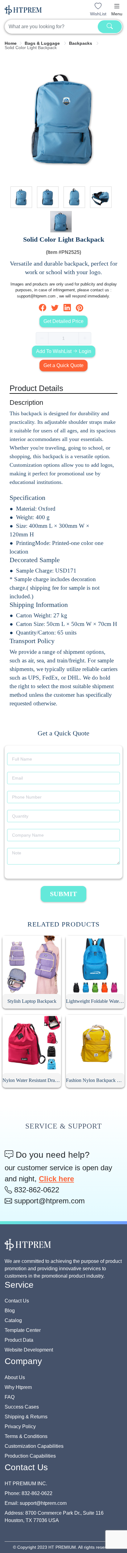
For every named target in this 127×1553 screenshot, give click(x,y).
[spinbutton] (63, 338)
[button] (117, 6)
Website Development (29, 1349)
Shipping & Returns (26, 1416)
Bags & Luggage (43, 43)
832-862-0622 (35, 1190)
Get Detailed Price (63, 321)
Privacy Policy (20, 1426)
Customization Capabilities (34, 1446)
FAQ (9, 1397)
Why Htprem (18, 1387)
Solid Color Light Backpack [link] (31, 47)
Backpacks (81, 43)
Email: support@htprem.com (36, 1503)
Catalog (13, 1320)
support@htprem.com (48, 1201)
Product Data (19, 1340)
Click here (56, 1179)
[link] (11, 43)
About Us (15, 1377)
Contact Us (17, 1300)
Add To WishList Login (63, 351)
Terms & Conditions (26, 1436)
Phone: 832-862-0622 (28, 1493)
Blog (10, 1310)
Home (11, 43)
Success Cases (22, 1406)
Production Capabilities (30, 1456)
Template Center (23, 1330)
